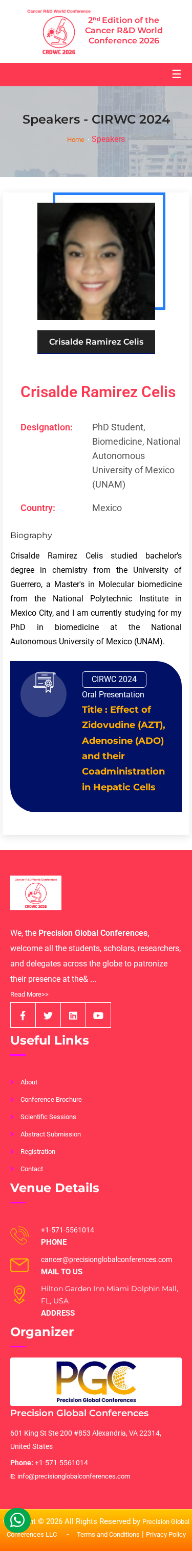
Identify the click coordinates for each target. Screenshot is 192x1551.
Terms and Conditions (108, 1534)
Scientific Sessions (48, 1117)
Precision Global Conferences (79, 1413)
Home (75, 139)
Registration (37, 1151)
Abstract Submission (50, 1134)
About (28, 1082)
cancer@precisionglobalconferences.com (106, 1259)
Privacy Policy (166, 1534)
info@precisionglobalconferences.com (70, 1476)
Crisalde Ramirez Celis (98, 392)
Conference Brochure (51, 1099)
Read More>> (29, 994)
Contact (31, 1169)
